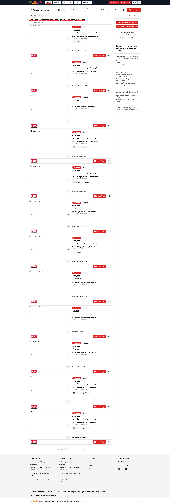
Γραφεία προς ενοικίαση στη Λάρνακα (69, 480)
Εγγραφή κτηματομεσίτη (97, 462)
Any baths (114, 10)
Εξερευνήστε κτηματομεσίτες (126, 37)
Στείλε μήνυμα (100, 55)
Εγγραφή (91, 465)
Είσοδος (91, 469)
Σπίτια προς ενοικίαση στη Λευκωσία (69, 463)
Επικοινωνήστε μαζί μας (71, 492)
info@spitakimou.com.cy (128, 462)
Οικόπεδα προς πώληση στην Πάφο (40, 474)
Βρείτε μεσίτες (67, 2)
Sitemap (104, 492)
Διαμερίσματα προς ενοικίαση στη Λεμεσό (70, 469)
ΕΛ (133, 2)
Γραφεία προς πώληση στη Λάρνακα (39, 480)
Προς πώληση (35, 458)
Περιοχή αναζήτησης (35, 8)
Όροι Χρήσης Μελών (48, 495)
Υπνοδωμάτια (101, 8)
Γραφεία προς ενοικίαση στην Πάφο (70, 474)
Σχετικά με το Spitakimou (90, 492)
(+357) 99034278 (125, 465)
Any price (89, 10)
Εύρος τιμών (89, 8)
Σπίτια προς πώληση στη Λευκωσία (38, 463)
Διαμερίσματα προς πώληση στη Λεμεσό (40, 469)
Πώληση (48, 2)
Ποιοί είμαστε (87, 2)
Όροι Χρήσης (35, 495)
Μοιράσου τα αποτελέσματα (128, 26)
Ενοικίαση (57, 2)
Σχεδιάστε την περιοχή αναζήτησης (127, 33)
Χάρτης (77, 2)
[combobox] (47, 10)
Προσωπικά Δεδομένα (38, 492)
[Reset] (59, 10)
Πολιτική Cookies (54, 492)
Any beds (101, 10)
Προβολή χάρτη (37, 15)
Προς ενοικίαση (65, 458)
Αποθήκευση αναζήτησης (128, 22)
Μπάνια (112, 8)
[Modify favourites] (109, 55)
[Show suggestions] (62, 10)
